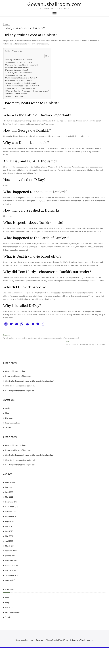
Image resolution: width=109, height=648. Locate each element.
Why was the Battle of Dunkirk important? (22, 65)
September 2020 (11, 516)
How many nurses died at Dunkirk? (19, 80)
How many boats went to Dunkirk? (19, 62)
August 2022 (10, 482)
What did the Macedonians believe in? (20, 386)
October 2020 (10, 511)
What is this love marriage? (15, 371)
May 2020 (9, 536)
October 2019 (10, 570)
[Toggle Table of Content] (46, 56)
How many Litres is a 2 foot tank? (18, 376)
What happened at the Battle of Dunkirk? (23, 86)
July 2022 (8, 487)
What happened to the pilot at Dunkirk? (21, 78)
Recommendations (12, 423)
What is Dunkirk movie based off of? (21, 88)
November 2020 (11, 507)
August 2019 (10, 580)
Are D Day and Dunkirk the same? (19, 73)
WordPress (63, 640)
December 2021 (11, 502)
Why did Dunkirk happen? (17, 93)
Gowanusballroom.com (54, 4)
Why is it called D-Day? (15, 96)
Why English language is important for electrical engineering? (29, 381)
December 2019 (11, 560)
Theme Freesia (52, 640)
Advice (7, 408)
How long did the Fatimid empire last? (20, 390)
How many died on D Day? (16, 75)
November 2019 (11, 565)
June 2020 (9, 531)
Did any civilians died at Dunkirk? (24, 28)
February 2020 (10, 551)
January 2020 (10, 555)
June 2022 (9, 492)
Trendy (8, 428)
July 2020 (8, 526)
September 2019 (11, 575)
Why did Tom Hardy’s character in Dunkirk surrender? (28, 91)
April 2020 (9, 541)
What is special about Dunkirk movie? (21, 83)
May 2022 (9, 497)
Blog (6, 24)
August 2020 (10, 521)
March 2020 (9, 546)
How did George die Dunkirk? (17, 67)
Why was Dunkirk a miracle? (17, 70)
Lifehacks (8, 418)
